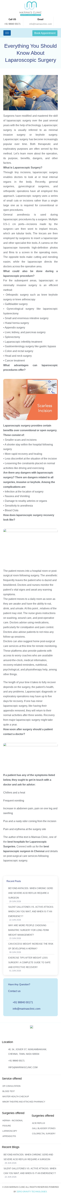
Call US (12, 19)
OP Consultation (11, 1086)
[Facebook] (31, 1035)
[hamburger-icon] (7, 33)
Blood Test (8, 1091)
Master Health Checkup (15, 1096)
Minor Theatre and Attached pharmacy (23, 1102)
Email (40, 19)
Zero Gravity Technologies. (32, 1192)
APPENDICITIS (9, 1136)
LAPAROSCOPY (9, 1131)
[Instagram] (24, 1035)
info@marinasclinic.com (40, 24)
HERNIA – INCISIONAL (12, 1120)
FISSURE (6, 1126)
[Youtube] (38, 1035)
